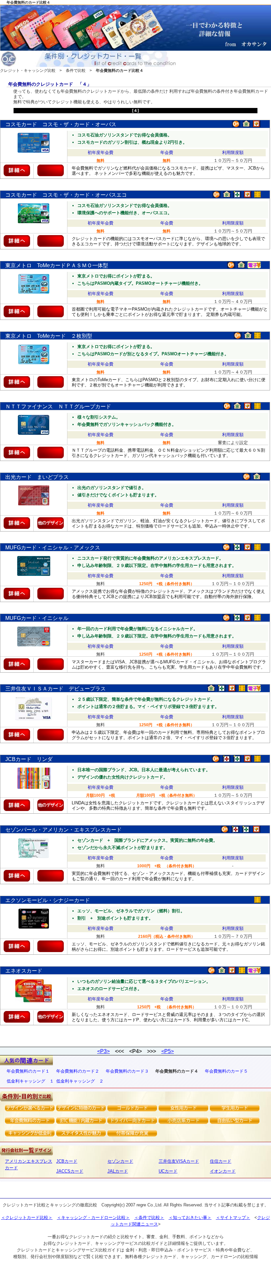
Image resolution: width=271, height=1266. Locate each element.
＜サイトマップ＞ (233, 1217)
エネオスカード (23, 971)
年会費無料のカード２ (77, 1071)
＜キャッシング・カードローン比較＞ (93, 1217)
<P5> (167, 1051)
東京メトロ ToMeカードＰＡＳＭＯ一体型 (56, 265)
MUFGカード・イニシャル (36, 618)
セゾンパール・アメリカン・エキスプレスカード (63, 830)
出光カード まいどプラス (37, 477)
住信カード (220, 1161)
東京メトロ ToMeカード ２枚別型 (48, 336)
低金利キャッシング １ (30, 1081)
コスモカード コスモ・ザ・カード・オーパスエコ (66, 195)
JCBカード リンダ (29, 759)
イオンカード (223, 1171)
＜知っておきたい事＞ (190, 1217)
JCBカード (66, 1161)
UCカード (168, 1171)
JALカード (117, 1171)
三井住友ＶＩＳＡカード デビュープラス (55, 688)
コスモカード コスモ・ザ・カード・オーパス (60, 124)
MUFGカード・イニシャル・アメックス (52, 547)
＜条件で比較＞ (149, 1217)
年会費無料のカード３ (127, 1071)
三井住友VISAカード (179, 1161)
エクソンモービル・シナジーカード (47, 900)
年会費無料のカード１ (28, 1071)
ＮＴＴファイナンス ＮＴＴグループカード (58, 406)
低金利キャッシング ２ (79, 1081)
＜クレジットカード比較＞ (27, 1217)
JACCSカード (69, 1171)
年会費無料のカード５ (226, 1071)
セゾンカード (120, 1161)
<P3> (103, 1051)
